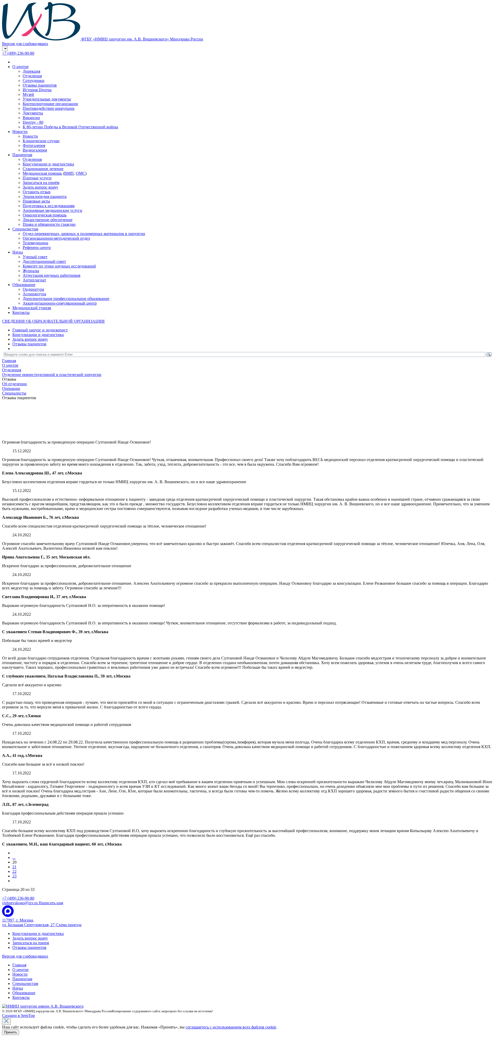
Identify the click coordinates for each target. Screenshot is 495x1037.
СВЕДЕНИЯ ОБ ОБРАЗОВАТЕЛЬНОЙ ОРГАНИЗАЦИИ (53, 321)
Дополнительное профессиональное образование (66, 298)
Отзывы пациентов (40, 85)
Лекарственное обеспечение (47, 220)
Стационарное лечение (43, 168)
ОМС (80, 173)
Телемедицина (35, 243)
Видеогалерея (35, 150)
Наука (17, 252)
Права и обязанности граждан (49, 224)
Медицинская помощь (42, 173)
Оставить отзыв (37, 192)
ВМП (69, 173)
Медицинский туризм (31, 308)
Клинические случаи (41, 141)
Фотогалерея (34, 145)
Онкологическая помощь (45, 215)
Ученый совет (35, 257)
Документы (33, 113)
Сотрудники (33, 80)
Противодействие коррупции (49, 108)
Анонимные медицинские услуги (52, 210)
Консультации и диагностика (48, 164)
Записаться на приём (41, 182)
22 (14, 871)
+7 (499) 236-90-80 (18, 53)
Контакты (21, 312)
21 (14, 867)
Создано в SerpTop (18, 1015)
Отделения (32, 76)
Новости (20, 131)
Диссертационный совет (44, 261)
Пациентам (22, 155)
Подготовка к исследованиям (49, 206)
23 (14, 876)
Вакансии (31, 117)
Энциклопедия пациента (45, 196)
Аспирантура (34, 294)
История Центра (37, 90)
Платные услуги (37, 178)
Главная (19, 965)
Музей (28, 94)
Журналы (31, 271)
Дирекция (31, 71)
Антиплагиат (34, 280)
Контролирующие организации (50, 104)
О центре (20, 66)
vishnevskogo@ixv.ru (32, 903)
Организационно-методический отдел (56, 238)
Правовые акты (36, 201)
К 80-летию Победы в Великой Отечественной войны (70, 127)
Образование (23, 284)
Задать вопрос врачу (40, 187)
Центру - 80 (33, 122)
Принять (10, 1032)
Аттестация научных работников (51, 275)
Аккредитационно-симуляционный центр (60, 303)
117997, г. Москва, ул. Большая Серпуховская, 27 (41, 922)
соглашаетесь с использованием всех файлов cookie (231, 1027)
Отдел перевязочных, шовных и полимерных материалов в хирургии (84, 233)
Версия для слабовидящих (25, 956)
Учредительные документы (47, 99)
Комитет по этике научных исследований (59, 266)
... (13, 857)
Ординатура (33, 289)
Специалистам (25, 229)
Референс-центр (37, 247)
